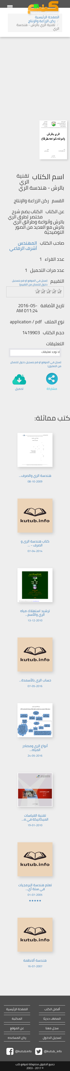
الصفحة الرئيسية (47, 17)
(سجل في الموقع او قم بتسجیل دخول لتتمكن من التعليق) (35, 364)
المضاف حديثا (52, 1018)
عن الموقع (17, 1028)
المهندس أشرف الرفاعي (23, 245)
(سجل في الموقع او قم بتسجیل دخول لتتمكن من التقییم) (29, 282)
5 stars (59, 291)
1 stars (37, 291)
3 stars (48, 291)
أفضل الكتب (52, 1009)
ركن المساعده (17, 1037)
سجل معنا (52, 1028)
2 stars (43, 291)
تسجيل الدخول (52, 1037)
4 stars (53, 291)
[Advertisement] (35, 74)
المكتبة (17, 1018)
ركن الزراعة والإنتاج (41, 21)
